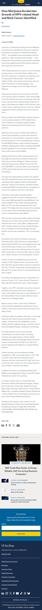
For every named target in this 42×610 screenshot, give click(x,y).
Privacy (26, 607)
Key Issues (4, 588)
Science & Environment (19, 480)
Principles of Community (8, 577)
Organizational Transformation (10, 581)
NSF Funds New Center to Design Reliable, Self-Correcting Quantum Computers (21, 470)
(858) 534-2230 (6, 554)
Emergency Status (7, 569)
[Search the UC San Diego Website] (38, 3)
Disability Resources (7, 573)
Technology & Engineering (21, 463)
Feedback (31, 607)
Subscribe (21, 534)
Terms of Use (11, 607)
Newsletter (5, 565)
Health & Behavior (18, 489)
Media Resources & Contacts (10, 561)
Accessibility (19, 607)
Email (4, 524)
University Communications (9, 585)
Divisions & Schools (20, 600)
